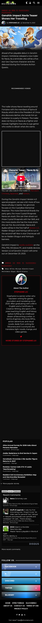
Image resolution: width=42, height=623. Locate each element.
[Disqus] (21, 373)
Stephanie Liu (14, 23)
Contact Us (19, 606)
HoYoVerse (6, 271)
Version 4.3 (34, 228)
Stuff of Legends (17, 510)
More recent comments (11, 549)
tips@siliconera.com (25, 620)
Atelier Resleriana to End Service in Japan (20, 453)
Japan (14, 271)
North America (22, 271)
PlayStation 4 (24, 10)
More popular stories (11, 484)
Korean (26, 194)
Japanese (14, 194)
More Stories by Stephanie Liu (21, 341)
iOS (10, 10)
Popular (17, 491)
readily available (26, 245)
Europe (18, 269)
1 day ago (10, 540)
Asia (7, 269)
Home (7, 603)
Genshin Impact (28, 269)
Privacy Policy (21, 609)
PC (17, 10)
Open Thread (18, 603)
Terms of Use (32, 606)
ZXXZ (12, 527)
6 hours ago (13, 505)
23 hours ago (14, 522)
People (4, 491)
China (12, 269)
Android (5, 10)
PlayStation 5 (7, 12)
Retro (12, 499)
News (13, 10)
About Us (7, 606)
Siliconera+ (31, 603)
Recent (10, 491)
